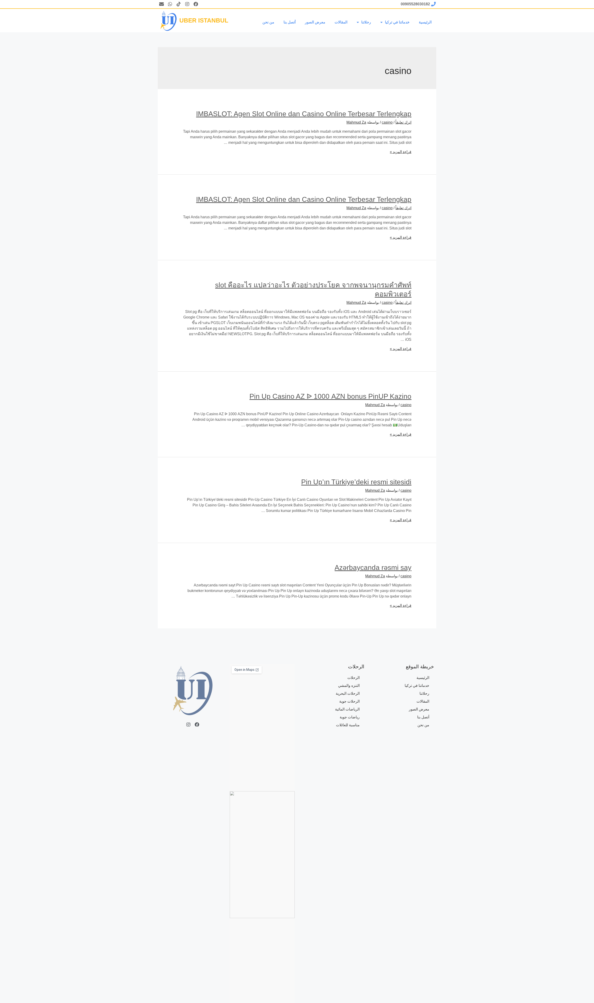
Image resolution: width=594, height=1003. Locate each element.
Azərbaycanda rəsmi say (373, 567)
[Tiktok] (178, 4)
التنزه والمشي (349, 686)
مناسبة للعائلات (348, 725)
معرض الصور (315, 22)
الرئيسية (425, 22)
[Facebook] (196, 4)
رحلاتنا (366, 22)
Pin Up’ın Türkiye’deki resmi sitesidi (356, 482)
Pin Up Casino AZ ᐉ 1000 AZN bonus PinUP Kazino (330, 396)
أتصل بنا (290, 22)
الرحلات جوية (349, 701)
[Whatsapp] (170, 4)
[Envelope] (161, 4)
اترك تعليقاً (403, 122)
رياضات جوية (350, 717)
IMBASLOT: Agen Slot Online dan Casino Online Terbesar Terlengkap (303, 114)
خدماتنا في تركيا (397, 22)
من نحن (268, 22)
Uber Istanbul (203, 20)
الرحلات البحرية (348, 693)
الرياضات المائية (347, 709)
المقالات (341, 22)
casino (387, 122)
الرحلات (353, 678)
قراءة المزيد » (400, 152)
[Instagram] (187, 4)
